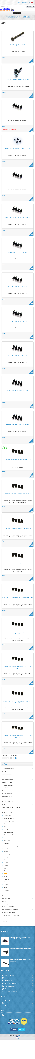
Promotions (5, 919)
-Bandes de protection (8, 821)
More (30, 59)
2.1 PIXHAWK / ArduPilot (8, 768)
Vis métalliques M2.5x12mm (17, 45)
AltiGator (19, 1035)
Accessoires (5, 771)
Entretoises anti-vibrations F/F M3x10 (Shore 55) (17, 563)
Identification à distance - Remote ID (11, 807)
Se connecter (25, 2)
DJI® (3, 790)
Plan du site (7, 1000)
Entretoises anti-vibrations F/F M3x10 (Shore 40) (17, 528)
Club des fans (5, 788)
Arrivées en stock (9, 980)
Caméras (4, 777)
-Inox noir (6, 871)
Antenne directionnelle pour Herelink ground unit (21, 949)
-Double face (6, 840)
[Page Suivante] (16, 758)
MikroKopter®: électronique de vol (10, 893)
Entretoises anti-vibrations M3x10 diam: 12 (17, 217)
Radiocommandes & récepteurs (10, 909)
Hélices (4, 804)
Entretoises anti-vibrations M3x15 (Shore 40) (17, 425)
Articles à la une (6, 922)
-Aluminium (6, 882)
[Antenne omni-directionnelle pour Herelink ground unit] (5, 966)
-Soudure (5, 862)
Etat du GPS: (8, 1015)
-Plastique (6, 879)
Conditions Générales (10, 986)
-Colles (5, 837)
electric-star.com (9, 1005)
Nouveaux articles (9, 978)
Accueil (18, 2)
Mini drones (5, 895)
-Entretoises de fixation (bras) (10, 846)
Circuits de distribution (7, 785)
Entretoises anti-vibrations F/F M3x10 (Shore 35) (17, 494)
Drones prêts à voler (7, 793)
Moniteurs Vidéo (6, 898)
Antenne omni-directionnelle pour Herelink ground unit (20, 960)
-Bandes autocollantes (8, 818)
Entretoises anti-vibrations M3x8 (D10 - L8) (17, 148)
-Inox (4, 868)
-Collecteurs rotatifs (8, 835)
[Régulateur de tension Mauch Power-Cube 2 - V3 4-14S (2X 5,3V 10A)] (5, 944)
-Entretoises (6, 843)
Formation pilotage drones (8, 801)
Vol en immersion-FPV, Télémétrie (10, 915)
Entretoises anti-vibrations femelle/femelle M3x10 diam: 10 (17, 632)
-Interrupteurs (6, 854)
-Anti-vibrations (7, 815)
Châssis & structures (7, 782)
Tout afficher (5, 758)
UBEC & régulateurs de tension (9, 912)
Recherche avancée (9, 975)
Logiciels (4, 810)
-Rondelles (6, 884)
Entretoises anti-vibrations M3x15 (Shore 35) (17, 390)
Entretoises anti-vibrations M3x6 (17, 252)
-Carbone (5, 829)
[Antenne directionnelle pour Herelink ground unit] (5, 955)
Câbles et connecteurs (7, 779)
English (17, 1038)
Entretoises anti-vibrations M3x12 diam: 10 (17, 183)
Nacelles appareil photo (8, 904)
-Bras (4, 826)
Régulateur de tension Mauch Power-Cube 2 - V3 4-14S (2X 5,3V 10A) (20, 937)
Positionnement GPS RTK (8, 907)
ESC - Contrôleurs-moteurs (8, 799)
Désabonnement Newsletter (11, 991)
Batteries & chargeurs (7, 774)
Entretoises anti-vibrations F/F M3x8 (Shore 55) (17, 459)
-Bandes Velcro (7, 824)
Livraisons (7, 1003)
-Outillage (5, 857)
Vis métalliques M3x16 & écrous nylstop (17, 79)
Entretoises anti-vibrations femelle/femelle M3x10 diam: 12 (17, 736)
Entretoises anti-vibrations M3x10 (18, 286)
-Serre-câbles (6, 860)
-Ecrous (5, 887)
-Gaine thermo (6, 851)
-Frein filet (6, 848)
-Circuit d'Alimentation (8, 832)
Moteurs (4, 901)
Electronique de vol (7, 796)
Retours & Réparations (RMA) (12, 983)
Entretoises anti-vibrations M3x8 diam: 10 (18, 114)
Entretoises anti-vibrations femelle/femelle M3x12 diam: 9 (17, 667)
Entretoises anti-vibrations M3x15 (18, 355)
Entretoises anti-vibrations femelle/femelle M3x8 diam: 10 (17, 598)
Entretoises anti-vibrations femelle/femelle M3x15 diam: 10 (17, 701)
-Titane (5, 876)
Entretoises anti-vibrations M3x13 (18, 321)
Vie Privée (7, 989)
